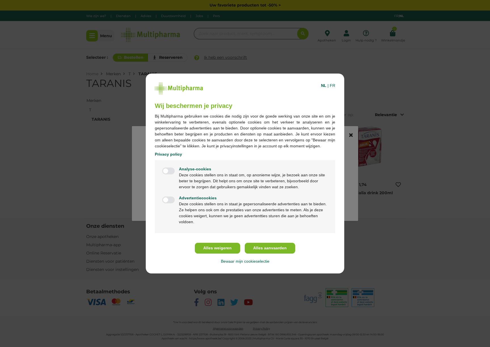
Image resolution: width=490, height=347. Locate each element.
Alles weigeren (217, 248)
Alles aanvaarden (270, 248)
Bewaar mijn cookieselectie (245, 261)
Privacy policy (168, 154)
